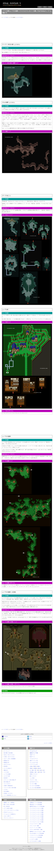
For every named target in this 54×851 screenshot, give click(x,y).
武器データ (32, 754)
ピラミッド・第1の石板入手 (10, 779)
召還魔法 (35, 768)
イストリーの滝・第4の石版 (10, 787)
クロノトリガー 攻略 (34, 825)
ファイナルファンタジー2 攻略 (36, 810)
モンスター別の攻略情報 (35, 787)
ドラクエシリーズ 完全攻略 (36, 837)
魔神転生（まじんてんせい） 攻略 (37, 831)
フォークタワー (7, 783)
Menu (45, 6)
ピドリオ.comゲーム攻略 (35, 841)
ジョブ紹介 (32, 778)
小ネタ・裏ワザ (7, 816)
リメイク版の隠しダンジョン (10, 795)
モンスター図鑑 (33, 783)
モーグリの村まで (8, 768)
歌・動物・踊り (33, 770)
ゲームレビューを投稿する (9, 814)
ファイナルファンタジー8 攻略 (36, 819)
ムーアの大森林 (7, 774)
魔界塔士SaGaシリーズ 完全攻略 (37, 806)
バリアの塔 (5, 17)
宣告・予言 (42, 772)
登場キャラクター (34, 774)
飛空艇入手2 (6, 762)
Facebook (6, 736)
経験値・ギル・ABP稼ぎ (9, 802)
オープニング (7, 751)
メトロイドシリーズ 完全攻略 (36, 835)
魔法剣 (39, 768)
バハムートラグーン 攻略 (35, 823)
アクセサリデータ (34, 758)
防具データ (32, 756)
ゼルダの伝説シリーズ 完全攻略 (37, 833)
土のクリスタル (7, 764)
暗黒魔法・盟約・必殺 (35, 772)
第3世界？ (6, 778)
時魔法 (38, 766)
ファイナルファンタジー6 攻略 (36, 816)
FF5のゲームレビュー (8, 812)
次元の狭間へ (7, 791)
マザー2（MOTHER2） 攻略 (36, 829)
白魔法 (31, 766)
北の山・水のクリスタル (9, 754)
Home (40, 6)
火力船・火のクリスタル (9, 756)
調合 (38, 770)
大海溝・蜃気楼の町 (8, 785)
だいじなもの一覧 (34, 762)
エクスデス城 (19, 17)
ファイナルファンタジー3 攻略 (36, 812)
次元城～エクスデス (8, 793)
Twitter (30, 736)
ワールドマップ (33, 751)
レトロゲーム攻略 (34, 839)
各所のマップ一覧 (34, 752)
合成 (43, 770)
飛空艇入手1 (6, 760)
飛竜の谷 (6, 770)
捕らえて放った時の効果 (9, 804)
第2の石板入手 (7, 781)
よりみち (6, 789)
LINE (5, 738)
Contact (50, 6)
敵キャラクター (33, 776)
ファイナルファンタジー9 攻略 (36, 821)
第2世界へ (6, 766)
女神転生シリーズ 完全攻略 (36, 802)
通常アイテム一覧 (34, 760)
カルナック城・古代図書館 (9, 758)
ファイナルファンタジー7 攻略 (36, 818)
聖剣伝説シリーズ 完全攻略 (36, 804)
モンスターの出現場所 (35, 785)
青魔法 (31, 768)
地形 (41, 770)
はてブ (30, 738)
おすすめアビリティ (34, 781)
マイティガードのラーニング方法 (11, 810)
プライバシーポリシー (9, 818)
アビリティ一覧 (33, 779)
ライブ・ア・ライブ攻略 (35, 827)
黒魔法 (34, 766)
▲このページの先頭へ (48, 743)
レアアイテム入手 (34, 764)
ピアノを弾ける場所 (8, 808)
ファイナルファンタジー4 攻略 (36, 814)
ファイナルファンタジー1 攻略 (36, 808)
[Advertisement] (27, 30)
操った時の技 (7, 806)
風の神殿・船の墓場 (8, 752)
